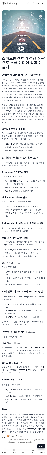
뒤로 (3, 437)
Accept (41, 446)
